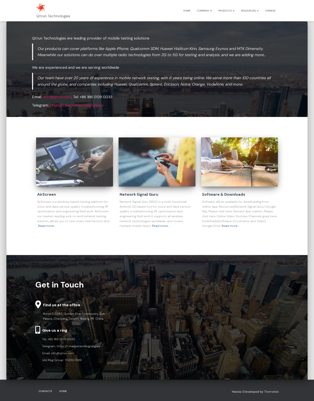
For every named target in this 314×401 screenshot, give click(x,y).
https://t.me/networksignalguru (76, 105)
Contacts (45, 391)
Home (187, 10)
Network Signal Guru (139, 194)
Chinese (270, 10)
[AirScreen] (74, 162)
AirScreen (46, 194)
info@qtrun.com (57, 96)
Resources (249, 10)
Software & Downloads (223, 194)
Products (225, 10)
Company (203, 10)
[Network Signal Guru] (157, 162)
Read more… (47, 226)
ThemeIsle (271, 392)
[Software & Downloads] (239, 162)
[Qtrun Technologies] (52, 10)
